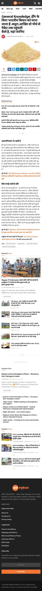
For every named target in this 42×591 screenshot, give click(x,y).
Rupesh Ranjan (18, 441)
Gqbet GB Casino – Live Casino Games (16, 412)
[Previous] (19, 133)
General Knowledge (9, 246)
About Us (5, 513)
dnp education (11, 243)
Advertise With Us (8, 539)
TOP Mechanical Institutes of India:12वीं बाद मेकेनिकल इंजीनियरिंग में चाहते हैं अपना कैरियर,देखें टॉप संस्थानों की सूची (21, 176)
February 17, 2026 (30, 441)
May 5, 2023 (29, 36)
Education (21, 243)
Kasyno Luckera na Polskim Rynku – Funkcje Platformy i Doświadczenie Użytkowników (19, 408)
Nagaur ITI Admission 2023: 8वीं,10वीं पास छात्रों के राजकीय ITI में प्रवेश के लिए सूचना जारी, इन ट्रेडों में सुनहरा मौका (20, 282)
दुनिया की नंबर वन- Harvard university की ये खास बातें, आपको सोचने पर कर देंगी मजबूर (25, 335)
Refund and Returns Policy (11, 536)
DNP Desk (6, 379)
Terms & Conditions (9, 529)
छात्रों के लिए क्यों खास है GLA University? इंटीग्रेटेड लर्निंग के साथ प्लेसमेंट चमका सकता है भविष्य (20, 121)
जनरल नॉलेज (9, 12)
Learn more (5, 504)
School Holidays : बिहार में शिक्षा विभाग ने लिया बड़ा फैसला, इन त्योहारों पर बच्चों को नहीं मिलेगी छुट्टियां (26, 447)
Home (3, 12)
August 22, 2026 (15, 379)
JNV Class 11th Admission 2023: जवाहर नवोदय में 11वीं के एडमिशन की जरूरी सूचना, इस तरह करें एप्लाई (25, 325)
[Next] (22, 133)
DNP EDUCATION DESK (15, 36)
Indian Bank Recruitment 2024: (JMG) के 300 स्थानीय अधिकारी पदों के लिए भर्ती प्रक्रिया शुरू (21, 127)
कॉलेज (4, 275)
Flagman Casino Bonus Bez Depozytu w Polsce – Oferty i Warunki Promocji (20, 416)
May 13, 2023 (15, 308)
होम (2, 9)
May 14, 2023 (20, 287)
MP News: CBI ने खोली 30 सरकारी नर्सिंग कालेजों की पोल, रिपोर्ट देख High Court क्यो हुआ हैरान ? (24, 303)
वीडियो (30, 9)
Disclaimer (5, 545)
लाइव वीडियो (38, 9)
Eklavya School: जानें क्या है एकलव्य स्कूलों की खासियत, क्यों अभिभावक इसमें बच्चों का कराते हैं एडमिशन (26, 461)
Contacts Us (6, 516)
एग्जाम (24, 9)
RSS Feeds (5, 542)
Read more (7, 296)
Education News (32, 243)
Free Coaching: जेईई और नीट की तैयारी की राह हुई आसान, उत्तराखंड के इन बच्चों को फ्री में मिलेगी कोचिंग (26, 436)
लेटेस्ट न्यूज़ (9, 9)
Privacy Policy (7, 519)
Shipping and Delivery (9, 532)
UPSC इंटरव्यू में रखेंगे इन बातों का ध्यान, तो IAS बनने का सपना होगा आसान (25, 344)
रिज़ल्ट (18, 9)
